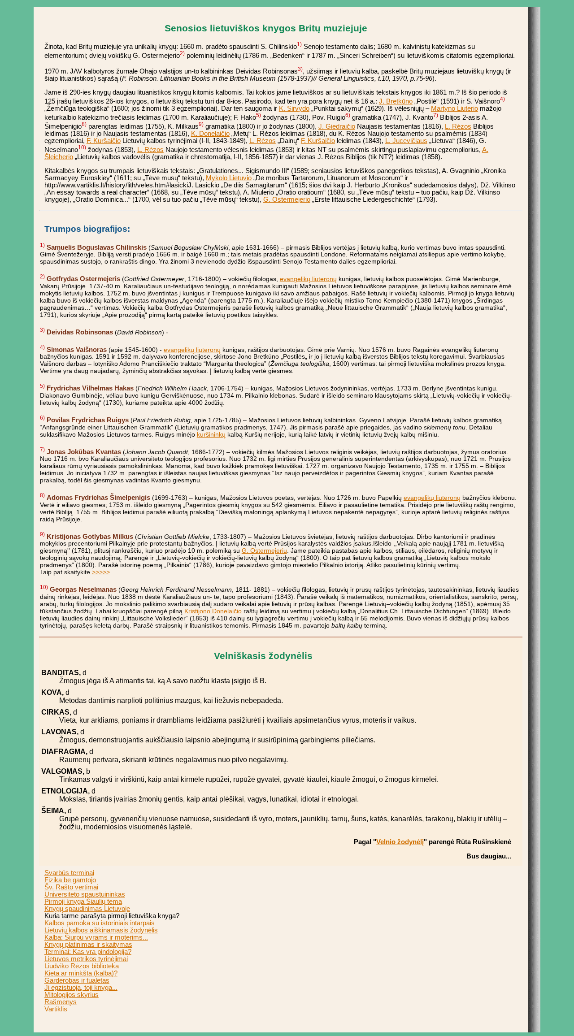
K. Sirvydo (294, 108)
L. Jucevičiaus (406, 140)
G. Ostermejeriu (264, 550)
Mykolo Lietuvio (229, 178)
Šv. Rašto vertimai (71, 887)
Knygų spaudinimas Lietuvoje (87, 908)
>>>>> (101, 572)
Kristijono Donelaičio (213, 611)
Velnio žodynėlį (400, 841)
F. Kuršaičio (104, 140)
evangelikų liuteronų (308, 278)
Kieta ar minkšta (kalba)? (80, 973)
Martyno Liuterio (454, 108)
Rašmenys (60, 1002)
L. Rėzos (458, 126)
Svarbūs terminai (69, 872)
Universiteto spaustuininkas (84, 894)
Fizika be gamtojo (70, 880)
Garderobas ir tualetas (76, 980)
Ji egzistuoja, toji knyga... (80, 987)
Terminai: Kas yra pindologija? (87, 951)
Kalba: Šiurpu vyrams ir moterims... (96, 937)
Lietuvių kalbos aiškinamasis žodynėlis (101, 930)
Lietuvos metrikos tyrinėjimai (86, 958)
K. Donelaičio (210, 133)
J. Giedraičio (336, 126)
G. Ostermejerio (286, 199)
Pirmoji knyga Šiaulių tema (83, 901)
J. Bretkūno (396, 101)
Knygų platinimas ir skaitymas (88, 944)
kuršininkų (211, 434)
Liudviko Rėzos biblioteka (81, 966)
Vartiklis (55, 1009)
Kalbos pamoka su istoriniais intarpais (99, 923)
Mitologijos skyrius (71, 994)
